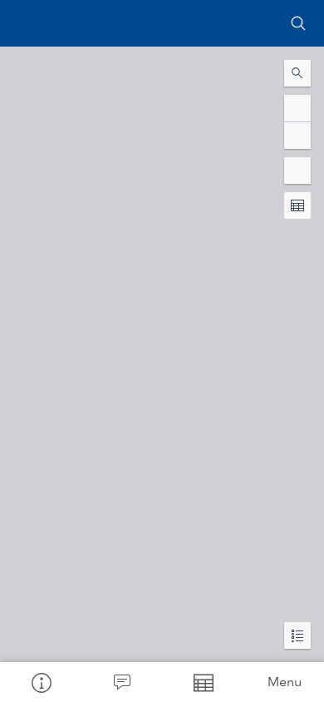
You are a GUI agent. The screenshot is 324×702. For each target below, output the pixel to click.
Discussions (122, 682)
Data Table (202, 682)
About (40, 682)
